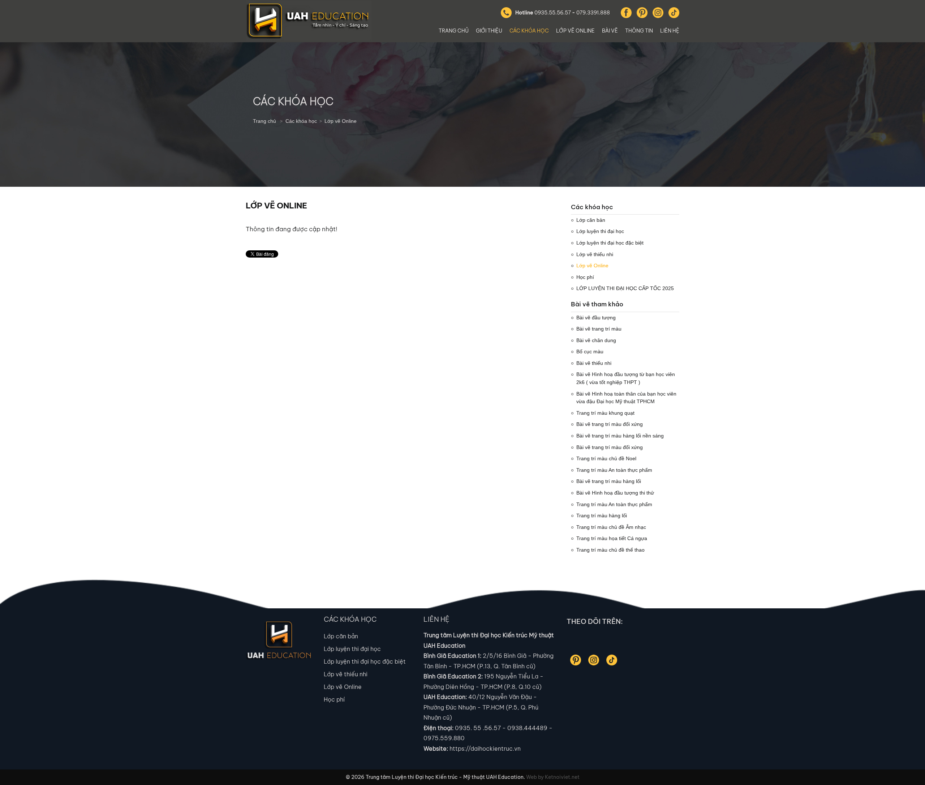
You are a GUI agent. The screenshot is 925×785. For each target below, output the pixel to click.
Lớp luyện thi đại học (352, 648)
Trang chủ (454, 30)
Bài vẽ (610, 30)
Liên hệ (669, 30)
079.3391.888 (593, 12)
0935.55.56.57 (552, 12)
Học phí (334, 699)
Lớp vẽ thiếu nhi (345, 674)
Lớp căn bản (341, 636)
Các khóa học (529, 30)
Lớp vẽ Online (575, 30)
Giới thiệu (489, 30)
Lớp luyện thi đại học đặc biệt (365, 661)
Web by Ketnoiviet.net (553, 777)
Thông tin (639, 30)
